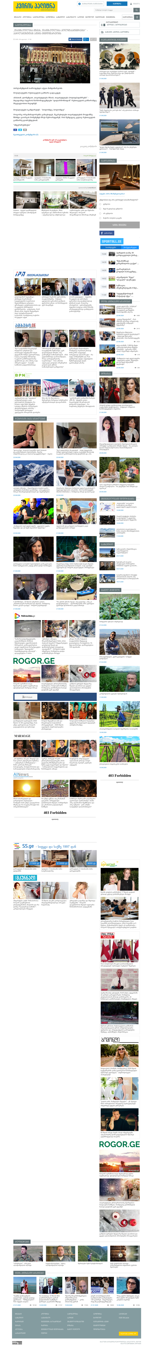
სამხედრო (107, 544)
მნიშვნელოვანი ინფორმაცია (117, 498)
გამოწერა (117, 4)
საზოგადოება (23, 25)
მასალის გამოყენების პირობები (131, 1344)
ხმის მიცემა (119, 225)
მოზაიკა (106, 373)
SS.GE (16, 156)
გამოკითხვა (108, 161)
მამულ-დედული (110, 590)
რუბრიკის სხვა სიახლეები (30, 418)
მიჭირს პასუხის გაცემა (112, 218)
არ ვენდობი (108, 213)
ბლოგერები (22, 1242)
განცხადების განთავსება (92, 4)
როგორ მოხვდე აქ (90, 156)
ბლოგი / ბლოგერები (116, 25)
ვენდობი (106, 204)
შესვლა (136, 4)
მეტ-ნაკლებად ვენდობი (113, 209)
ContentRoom (87, 188)
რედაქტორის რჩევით (113, 40)
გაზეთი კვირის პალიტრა (117, 32)
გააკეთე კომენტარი (88, 146)
